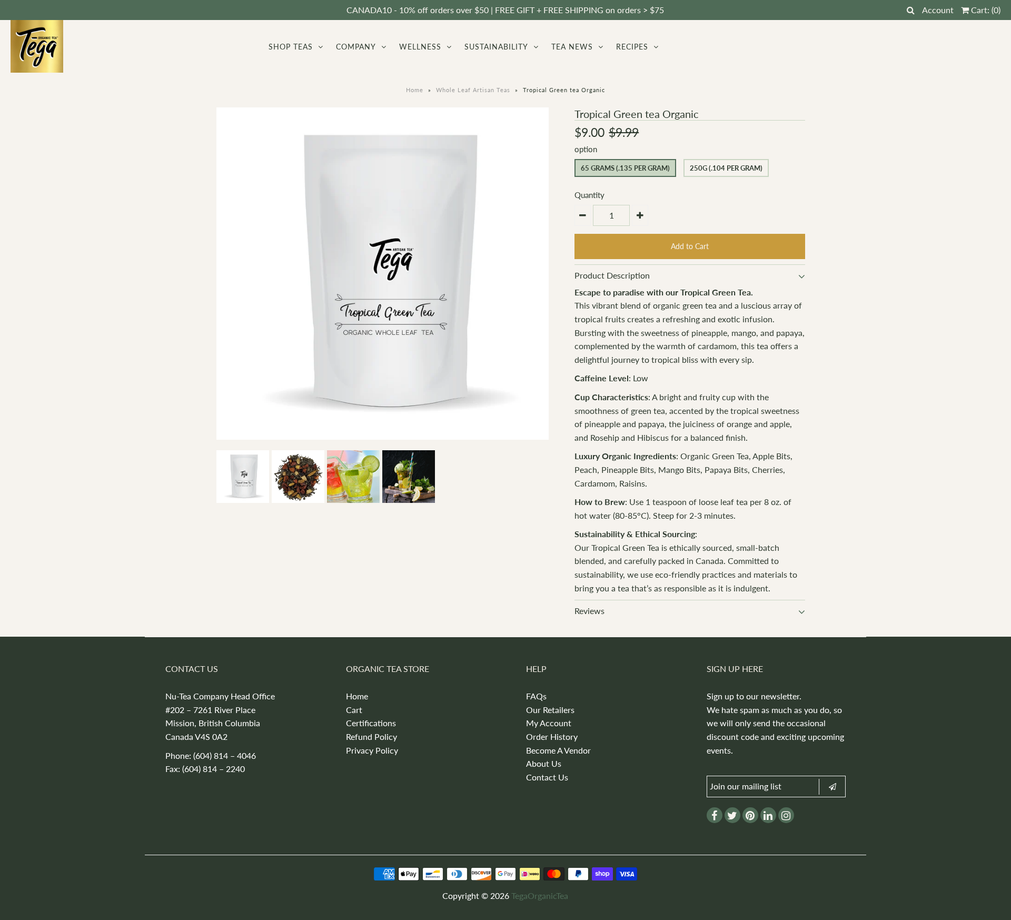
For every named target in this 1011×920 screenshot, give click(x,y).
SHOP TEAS (291, 46)
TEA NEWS (572, 46)
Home (414, 89)
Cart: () (984, 10)
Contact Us (547, 777)
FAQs (536, 696)
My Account (548, 723)
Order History (552, 736)
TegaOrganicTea (539, 896)
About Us (543, 763)
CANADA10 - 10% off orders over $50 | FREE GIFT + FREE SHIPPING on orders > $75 (505, 10)
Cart (354, 710)
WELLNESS (420, 46)
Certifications (371, 723)
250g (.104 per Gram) (726, 168)
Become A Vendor (558, 750)
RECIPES (632, 46)
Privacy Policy (372, 750)
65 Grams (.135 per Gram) (625, 168)
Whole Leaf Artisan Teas (473, 89)
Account (938, 10)
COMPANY (356, 46)
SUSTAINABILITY (496, 46)
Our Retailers (550, 710)
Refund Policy (371, 736)
